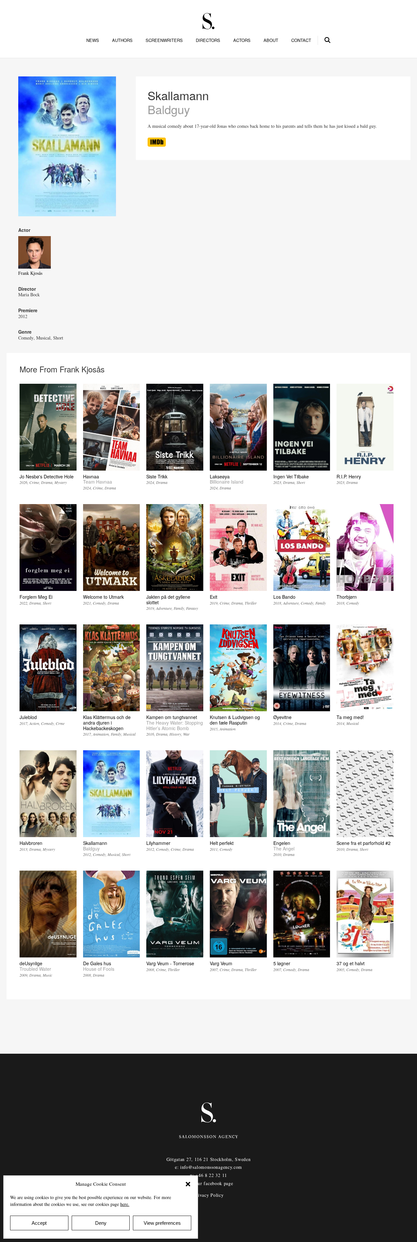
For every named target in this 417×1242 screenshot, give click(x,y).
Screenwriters (164, 40)
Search (327, 39)
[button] (188, 1184)
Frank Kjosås (30, 273)
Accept (39, 1223)
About (271, 40)
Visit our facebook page (208, 1183)
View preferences (162, 1223)
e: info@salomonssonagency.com (208, 1167)
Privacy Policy (209, 1195)
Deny (101, 1223)
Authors (122, 40)
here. (124, 1204)
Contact (301, 40)
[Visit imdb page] (157, 145)
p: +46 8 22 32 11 (208, 1175)
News (92, 40)
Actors (242, 40)
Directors (208, 40)
